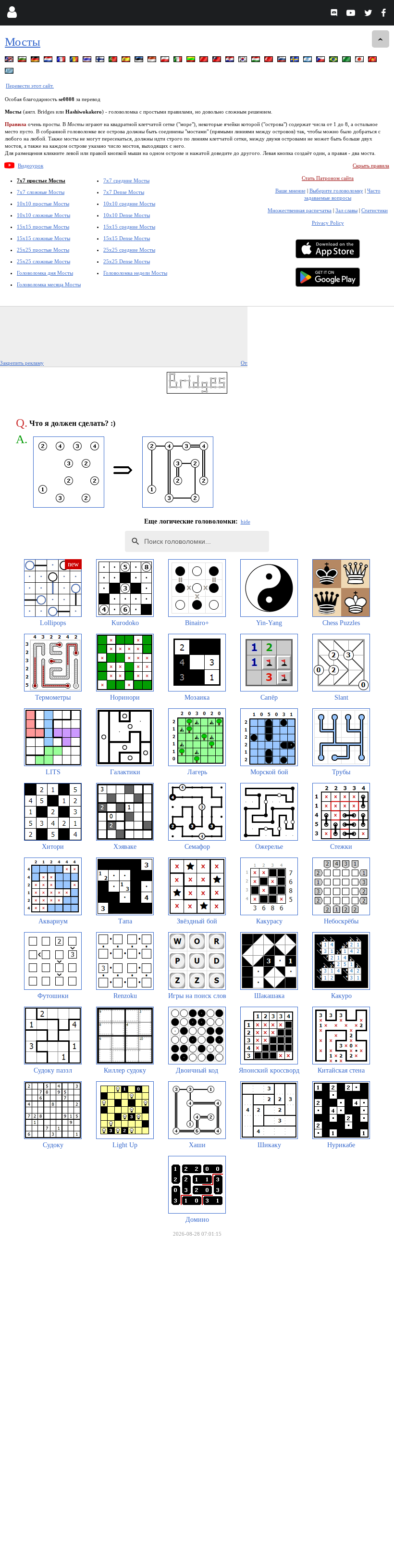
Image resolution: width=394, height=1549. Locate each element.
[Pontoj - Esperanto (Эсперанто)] (347, 60)
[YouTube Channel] (352, 14)
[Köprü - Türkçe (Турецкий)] (269, 60)
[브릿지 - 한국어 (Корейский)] (243, 60)
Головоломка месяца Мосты (49, 284)
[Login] (12, 14)
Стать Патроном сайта (328, 178)
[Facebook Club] (385, 14)
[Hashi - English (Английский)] (10, 60)
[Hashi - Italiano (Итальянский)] (178, 60)
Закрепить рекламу (22, 363)
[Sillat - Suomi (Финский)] (101, 60)
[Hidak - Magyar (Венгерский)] (256, 60)
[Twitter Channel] (368, 14)
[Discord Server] (335, 14)
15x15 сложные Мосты (43, 238)
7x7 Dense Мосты (123, 192)
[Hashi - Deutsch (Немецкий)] (36, 60)
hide (245, 522)
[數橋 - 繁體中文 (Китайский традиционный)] (217, 60)
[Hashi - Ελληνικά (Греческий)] (10, 72)
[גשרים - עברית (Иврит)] (308, 60)
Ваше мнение (290, 190)
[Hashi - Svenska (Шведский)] (295, 60)
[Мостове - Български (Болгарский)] (23, 60)
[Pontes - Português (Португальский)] (114, 60)
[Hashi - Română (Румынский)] (75, 60)
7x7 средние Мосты (126, 180)
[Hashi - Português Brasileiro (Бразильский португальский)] (334, 60)
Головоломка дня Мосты (45, 273)
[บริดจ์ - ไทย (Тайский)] (88, 60)
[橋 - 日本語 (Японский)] (360, 60)
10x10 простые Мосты (43, 203)
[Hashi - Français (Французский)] (62, 60)
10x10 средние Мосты (129, 203)
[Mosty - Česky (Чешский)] (321, 60)
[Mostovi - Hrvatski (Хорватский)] (230, 60)
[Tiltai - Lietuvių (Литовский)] (191, 60)
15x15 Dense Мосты (126, 238)
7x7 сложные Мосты (40, 192)
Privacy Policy (328, 223)
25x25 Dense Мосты (126, 261)
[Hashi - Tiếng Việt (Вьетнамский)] (373, 60)
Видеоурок (30, 165)
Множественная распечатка (300, 210)
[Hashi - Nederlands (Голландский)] (49, 60)
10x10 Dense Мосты (126, 215)
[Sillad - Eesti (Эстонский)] (140, 60)
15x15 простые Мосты (43, 227)
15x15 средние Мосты (129, 227)
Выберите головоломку (336, 190)
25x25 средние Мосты (129, 250)
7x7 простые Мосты (41, 180)
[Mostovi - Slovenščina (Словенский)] (282, 60)
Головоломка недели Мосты (135, 273)
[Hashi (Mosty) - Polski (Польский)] (165, 60)
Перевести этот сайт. (30, 86)
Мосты (22, 41)
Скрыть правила (371, 165)
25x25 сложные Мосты (43, 261)
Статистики (374, 210)
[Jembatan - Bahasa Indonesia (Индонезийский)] (153, 60)
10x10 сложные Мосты (43, 215)
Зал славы (346, 210)
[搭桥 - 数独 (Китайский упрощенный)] (204, 60)
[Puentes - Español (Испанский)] (127, 60)
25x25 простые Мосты (43, 250)
